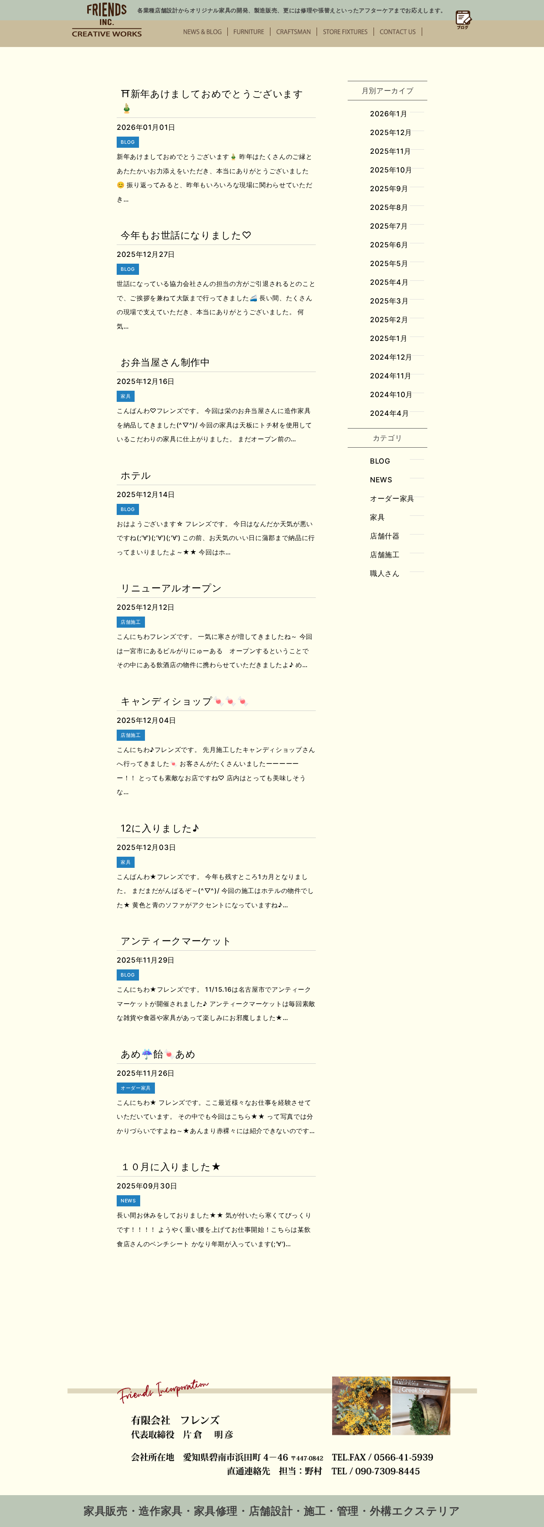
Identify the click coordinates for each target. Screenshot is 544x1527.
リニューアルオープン (171, 588)
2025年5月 (389, 263)
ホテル (136, 475)
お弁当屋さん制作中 (165, 362)
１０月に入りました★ (171, 1167)
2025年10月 (391, 170)
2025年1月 (388, 338)
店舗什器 (385, 536)
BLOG (380, 461)
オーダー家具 (392, 498)
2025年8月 (389, 207)
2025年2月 (389, 319)
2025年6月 (389, 245)
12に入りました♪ (160, 828)
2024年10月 (391, 394)
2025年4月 (389, 282)
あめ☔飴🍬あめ (158, 1054)
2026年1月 (388, 114)
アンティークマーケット (176, 941)
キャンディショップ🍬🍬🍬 (185, 701)
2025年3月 (389, 301)
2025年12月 (391, 132)
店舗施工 (385, 554)
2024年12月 (391, 357)
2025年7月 (389, 226)
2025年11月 (390, 151)
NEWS (381, 480)
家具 (377, 517)
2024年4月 (389, 413)
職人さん (385, 573)
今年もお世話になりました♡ (186, 235)
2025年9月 (389, 188)
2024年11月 (391, 376)
